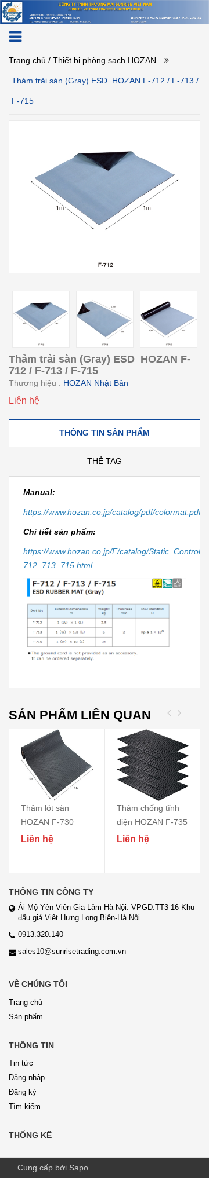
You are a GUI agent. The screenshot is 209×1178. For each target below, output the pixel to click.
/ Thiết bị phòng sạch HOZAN (102, 60)
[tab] (104, 432)
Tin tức (21, 1063)
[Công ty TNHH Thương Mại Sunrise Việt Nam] (104, 11)
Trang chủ (27, 60)
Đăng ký (23, 1092)
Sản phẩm (26, 1016)
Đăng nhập (27, 1077)
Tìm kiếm (25, 1106)
